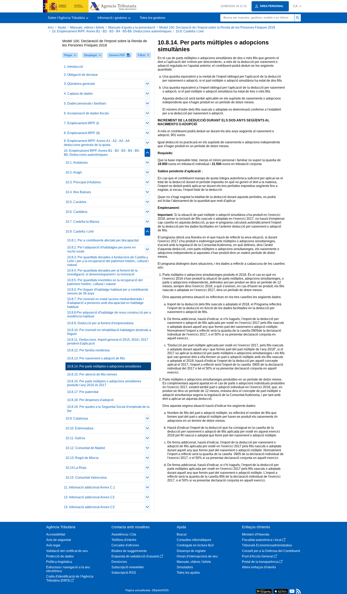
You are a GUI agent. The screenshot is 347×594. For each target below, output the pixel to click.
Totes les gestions (152, 17)
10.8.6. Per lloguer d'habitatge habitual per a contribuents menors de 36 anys (107, 291)
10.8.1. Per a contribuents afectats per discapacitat (103, 240)
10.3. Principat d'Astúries (83, 182)
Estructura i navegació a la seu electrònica (68, 569)
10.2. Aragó (73, 172)
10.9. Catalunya (76, 418)
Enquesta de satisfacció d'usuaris (135, 556)
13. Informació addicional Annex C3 (89, 507)
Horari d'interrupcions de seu (197, 556)
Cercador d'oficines (125, 545)
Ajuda (62, 27)
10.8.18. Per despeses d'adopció (90, 400)
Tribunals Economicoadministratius (267, 545)
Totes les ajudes (188, 572)
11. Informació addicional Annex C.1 (89, 487)
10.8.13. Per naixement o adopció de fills (96, 358)
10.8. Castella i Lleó (190, 31)
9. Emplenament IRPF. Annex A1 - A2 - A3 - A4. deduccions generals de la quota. (97, 142)
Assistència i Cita (123, 534)
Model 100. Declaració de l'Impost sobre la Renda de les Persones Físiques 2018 (217, 27)
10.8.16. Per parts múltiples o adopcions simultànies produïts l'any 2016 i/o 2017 (104, 383)
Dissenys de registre (191, 551)
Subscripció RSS (123, 572)
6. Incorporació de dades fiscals (86, 113)
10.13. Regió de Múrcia (82, 458)
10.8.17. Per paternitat (82, 392)
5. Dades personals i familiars (85, 103)
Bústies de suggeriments (129, 551)
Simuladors (185, 567)
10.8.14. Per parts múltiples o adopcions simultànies (104, 366)
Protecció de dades (60, 556)
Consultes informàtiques (194, 540)
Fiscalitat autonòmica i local (262, 540)
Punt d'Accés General (257, 556)
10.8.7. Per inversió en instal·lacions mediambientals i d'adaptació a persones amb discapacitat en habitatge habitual (105, 302)
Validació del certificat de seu (67, 551)
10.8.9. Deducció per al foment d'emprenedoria (100, 323)
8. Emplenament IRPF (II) (82, 133)
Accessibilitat (55, 534)
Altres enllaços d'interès (259, 567)
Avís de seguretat (58, 540)
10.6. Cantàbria (76, 211)
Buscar (182, 534)
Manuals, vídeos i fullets (87, 27)
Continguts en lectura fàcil (195, 545)
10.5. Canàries (75, 202)
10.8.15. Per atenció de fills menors (92, 374)
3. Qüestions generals (79, 83)
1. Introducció (73, 66)
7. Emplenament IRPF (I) (81, 123)
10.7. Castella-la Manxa (82, 221)
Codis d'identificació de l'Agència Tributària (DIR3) (69, 578)
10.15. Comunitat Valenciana (86, 477)
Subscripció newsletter (127, 567)
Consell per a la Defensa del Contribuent (271, 551)
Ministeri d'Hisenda (255, 534)
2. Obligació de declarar (81, 74)
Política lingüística (59, 561)
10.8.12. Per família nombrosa (88, 350)
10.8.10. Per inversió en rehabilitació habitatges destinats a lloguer (109, 331)
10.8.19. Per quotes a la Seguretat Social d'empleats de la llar (108, 408)
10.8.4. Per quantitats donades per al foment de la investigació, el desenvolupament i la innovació (102, 272)
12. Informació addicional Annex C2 (89, 497)
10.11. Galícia (75, 438)
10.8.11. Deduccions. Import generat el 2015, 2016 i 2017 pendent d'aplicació (107, 341)
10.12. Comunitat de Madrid (85, 448)
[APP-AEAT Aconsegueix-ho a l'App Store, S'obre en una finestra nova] (281, 591)
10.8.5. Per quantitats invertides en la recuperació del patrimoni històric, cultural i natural (105, 282)
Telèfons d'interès (123, 540)
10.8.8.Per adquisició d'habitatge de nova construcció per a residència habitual (109, 314)
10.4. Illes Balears (78, 192)
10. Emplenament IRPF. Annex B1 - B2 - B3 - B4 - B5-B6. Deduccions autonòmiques (111, 31)
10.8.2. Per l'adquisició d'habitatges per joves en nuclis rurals (101, 249)
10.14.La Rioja (75, 467)
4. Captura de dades (78, 93)
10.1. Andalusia (76, 162)
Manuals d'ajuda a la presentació (131, 27)
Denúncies (119, 561)
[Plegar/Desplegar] (147, 84)
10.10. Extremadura (79, 428)
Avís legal (53, 545)
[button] (297, 6)
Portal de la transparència (260, 561)
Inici (51, 27)
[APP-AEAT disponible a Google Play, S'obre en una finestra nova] (264, 591)
